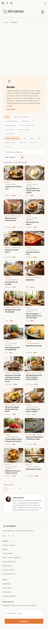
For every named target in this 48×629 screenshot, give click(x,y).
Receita (5, 549)
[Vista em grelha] (22, 157)
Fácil (24, 138)
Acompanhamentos (9, 561)
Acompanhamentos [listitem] (11, 121)
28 (20, 489)
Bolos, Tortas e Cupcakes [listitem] (21, 117)
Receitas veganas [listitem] (24, 129)
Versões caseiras (8, 570)
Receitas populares (9, 596)
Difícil (39, 138)
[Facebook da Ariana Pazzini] (13, 536)
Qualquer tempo (10, 142)
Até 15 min (22, 142)
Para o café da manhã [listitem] (27, 125)
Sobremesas (6, 566)
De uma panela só (8, 574)
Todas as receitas (8, 545)
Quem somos (7, 588)
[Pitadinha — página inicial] (9, 526)
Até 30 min (33, 142)
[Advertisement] (24, 51)
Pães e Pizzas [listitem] (9, 129)
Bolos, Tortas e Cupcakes (11, 557)
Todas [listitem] (7, 117)
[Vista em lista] (26, 157)
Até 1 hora (8, 147)
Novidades (6, 584)
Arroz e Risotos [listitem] (10, 134)
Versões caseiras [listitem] (10, 125)
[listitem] (13, 181)
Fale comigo (6, 592)
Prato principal (7, 553)
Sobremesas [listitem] (25, 121)
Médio (32, 138)
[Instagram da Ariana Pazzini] (4, 536)
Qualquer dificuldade (12, 138)
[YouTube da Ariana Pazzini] (9, 536)
